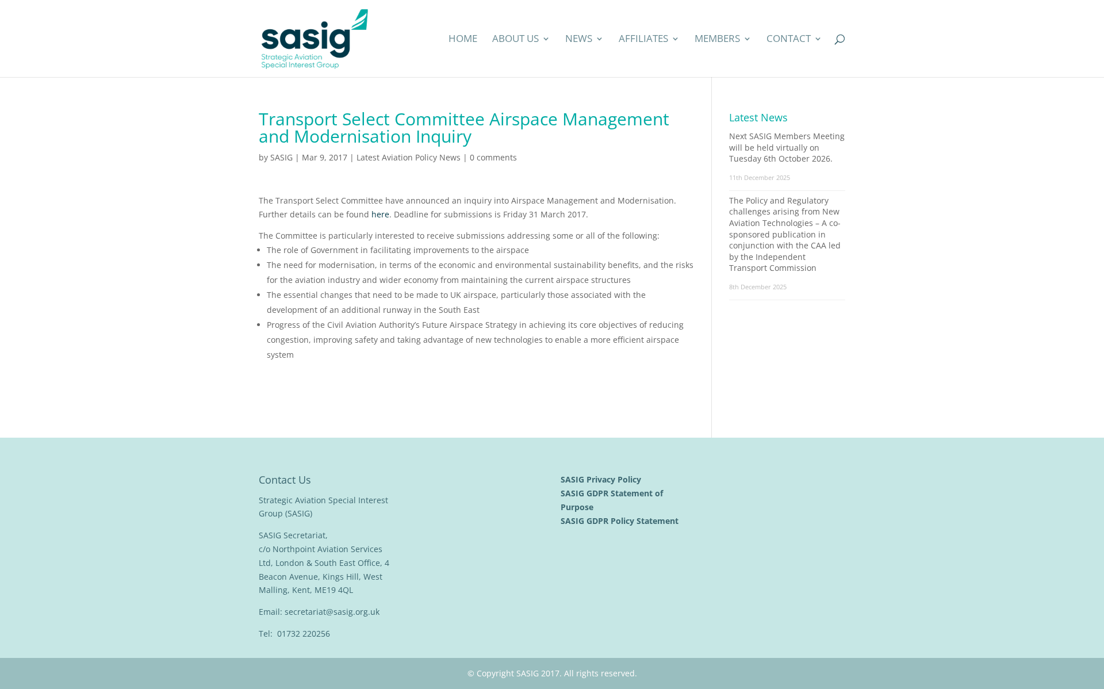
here (380, 214)
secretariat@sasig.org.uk (332, 611)
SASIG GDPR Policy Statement (621, 520)
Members (717, 40)
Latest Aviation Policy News (408, 157)
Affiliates (643, 40)
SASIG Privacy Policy (602, 479)
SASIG (281, 157)
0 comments (493, 157)
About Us (515, 40)
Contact (788, 40)
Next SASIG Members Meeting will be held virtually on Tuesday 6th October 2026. (787, 147)
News (578, 40)
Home (462, 40)
